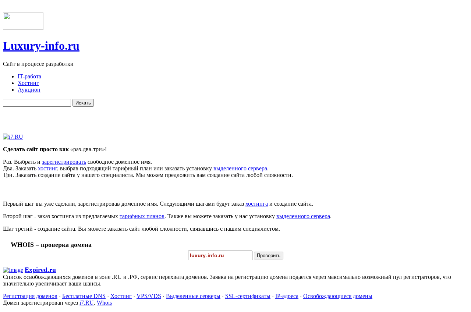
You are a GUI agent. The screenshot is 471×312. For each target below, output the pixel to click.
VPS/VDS (149, 296)
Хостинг (121, 296)
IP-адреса (286, 296)
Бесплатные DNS (84, 296)
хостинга (256, 204)
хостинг (47, 168)
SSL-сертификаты (247, 296)
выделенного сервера (240, 168)
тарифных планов (142, 216)
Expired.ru (40, 269)
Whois (104, 302)
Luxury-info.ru (41, 45)
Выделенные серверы (193, 296)
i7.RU (86, 302)
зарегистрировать (64, 162)
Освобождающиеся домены (337, 296)
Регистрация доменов (30, 296)
